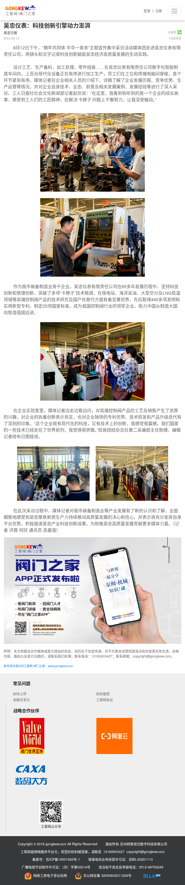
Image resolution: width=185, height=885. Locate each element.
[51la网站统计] (152, 875)
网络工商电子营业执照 (49, 875)
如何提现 (103, 693)
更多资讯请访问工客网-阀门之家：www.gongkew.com (38, 666)
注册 (158, 10)
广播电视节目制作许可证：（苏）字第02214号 (56, 867)
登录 (147, 10)
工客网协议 (104, 699)
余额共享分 (21, 699)
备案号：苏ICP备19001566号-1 (56, 859)
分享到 (172, 32)
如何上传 (19, 693)
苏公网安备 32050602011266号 (106, 875)
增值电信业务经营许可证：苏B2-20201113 (120, 859)
